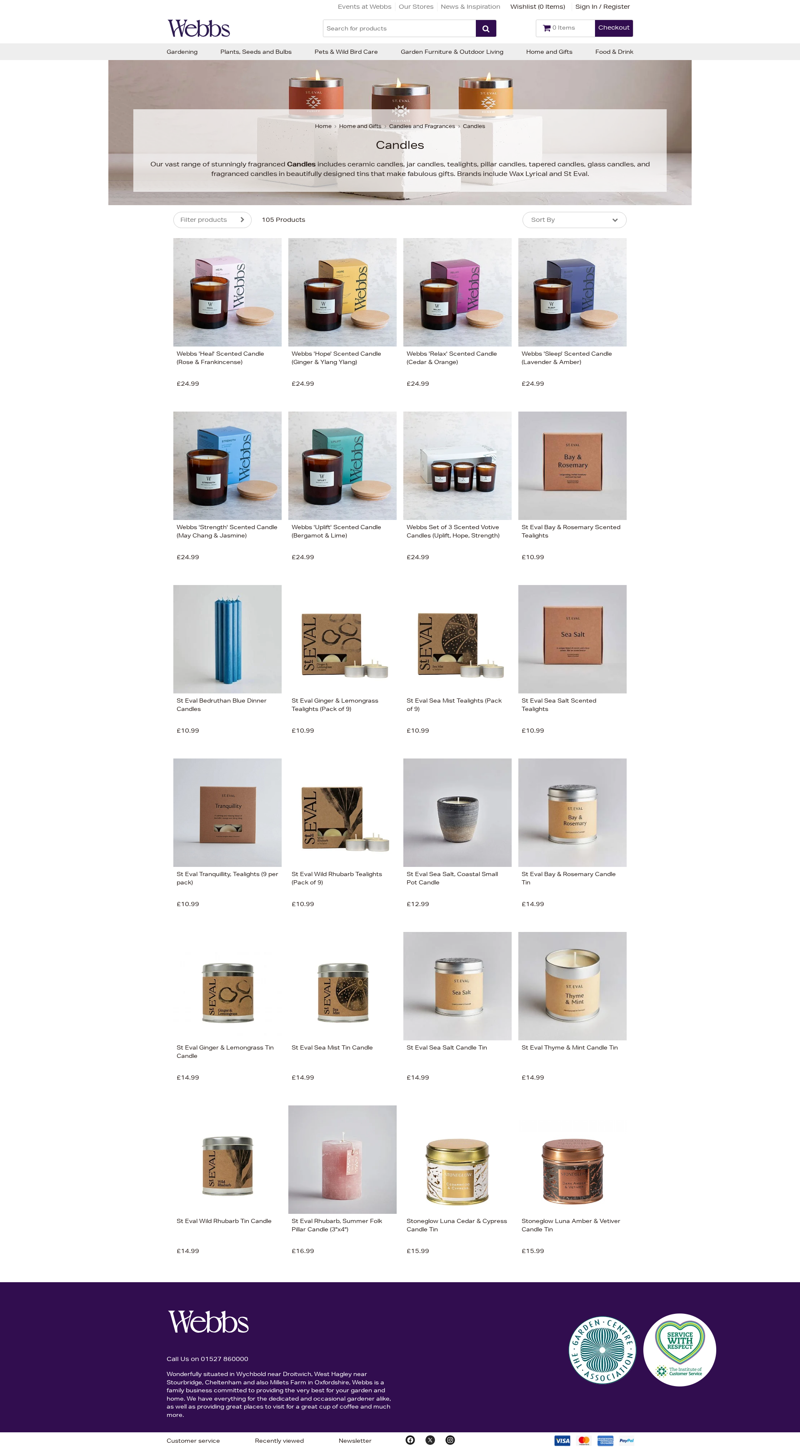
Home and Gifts (549, 51)
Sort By (543, 220)
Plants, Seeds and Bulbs (256, 51)
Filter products (203, 220)
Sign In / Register (602, 6)
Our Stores (416, 6)
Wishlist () (537, 6)
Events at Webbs (365, 6)
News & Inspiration (470, 6)
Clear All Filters (83, 469)
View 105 (138, 469)
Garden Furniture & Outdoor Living (452, 51)
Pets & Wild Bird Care (346, 51)
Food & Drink (614, 51)
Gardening (182, 51)
